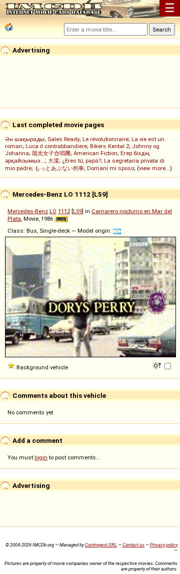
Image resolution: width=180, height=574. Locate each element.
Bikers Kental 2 (109, 146)
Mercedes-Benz (28, 211)
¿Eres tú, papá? (81, 160)
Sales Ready (64, 139)
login (41, 457)
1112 (64, 211)
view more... (154, 168)
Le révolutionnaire (105, 139)
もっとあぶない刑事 (59, 168)
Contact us (133, 544)
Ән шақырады (24, 139)
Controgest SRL (101, 544)
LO (53, 211)
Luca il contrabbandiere (56, 146)
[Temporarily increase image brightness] (157, 364)
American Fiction (96, 153)
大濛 (53, 160)
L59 (77, 211)
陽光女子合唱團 (51, 153)
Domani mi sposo (110, 168)
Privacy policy (164, 544)
